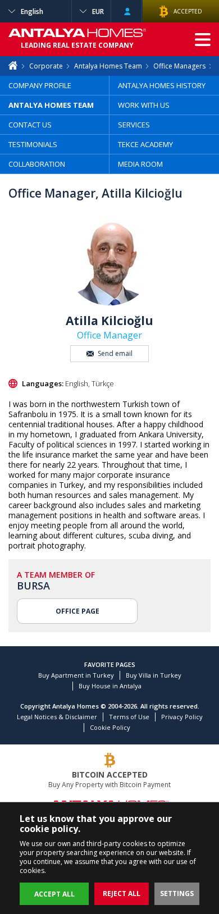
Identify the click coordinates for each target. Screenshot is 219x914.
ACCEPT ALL (54, 894)
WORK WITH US (144, 105)
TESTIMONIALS (32, 144)
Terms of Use (129, 716)
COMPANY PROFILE (39, 85)
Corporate (46, 66)
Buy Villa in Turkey (153, 675)
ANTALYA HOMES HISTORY (162, 85)
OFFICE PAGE (77, 611)
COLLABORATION (36, 164)
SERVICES (134, 125)
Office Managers (179, 66)
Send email (115, 353)
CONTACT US (30, 125)
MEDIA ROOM (140, 164)
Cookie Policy (110, 727)
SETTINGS (177, 893)
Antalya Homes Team (108, 66)
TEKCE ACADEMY (145, 144)
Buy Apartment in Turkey (76, 675)
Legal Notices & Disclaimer (57, 716)
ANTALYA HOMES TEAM (51, 105)
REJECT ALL (121, 893)
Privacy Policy (182, 716)
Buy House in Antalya (110, 686)
